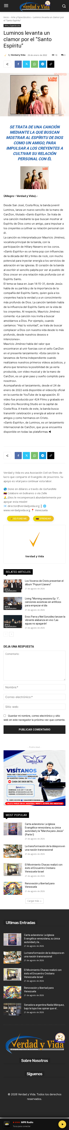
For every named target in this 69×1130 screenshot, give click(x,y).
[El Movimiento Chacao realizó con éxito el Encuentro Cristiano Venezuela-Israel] (13, 869)
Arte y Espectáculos (21, 17)
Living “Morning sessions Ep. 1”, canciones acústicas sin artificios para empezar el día (43, 602)
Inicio (6, 17)
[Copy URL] (50, 64)
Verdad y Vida (18, 55)
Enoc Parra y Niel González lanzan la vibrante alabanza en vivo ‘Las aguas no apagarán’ (45, 620)
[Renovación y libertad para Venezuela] (13, 888)
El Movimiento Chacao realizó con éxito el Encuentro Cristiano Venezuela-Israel (43, 868)
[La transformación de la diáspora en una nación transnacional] (13, 851)
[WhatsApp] (34, 64)
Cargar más (33, 900)
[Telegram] (42, 64)
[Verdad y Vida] (6, 55)
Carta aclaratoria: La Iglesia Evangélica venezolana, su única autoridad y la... (42, 939)
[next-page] (11, 634)
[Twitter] (26, 64)
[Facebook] (18, 64)
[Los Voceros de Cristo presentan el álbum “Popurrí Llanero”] (13, 585)
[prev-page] (6, 634)
